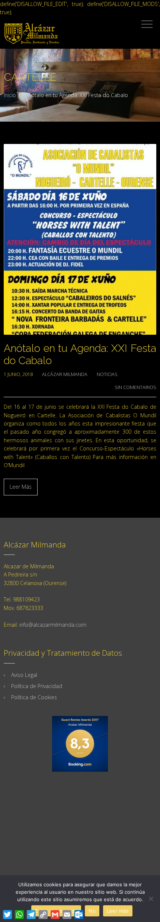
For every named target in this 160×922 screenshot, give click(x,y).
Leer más (118, 911)
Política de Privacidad (36, 686)
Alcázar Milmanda (64, 374)
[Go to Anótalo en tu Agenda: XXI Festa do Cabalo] (80, 239)
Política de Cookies (34, 697)
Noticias (107, 374)
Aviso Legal (24, 674)
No (92, 911)
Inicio (10, 95)
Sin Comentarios (135, 387)
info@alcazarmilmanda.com (52, 624)
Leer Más (21, 486)
